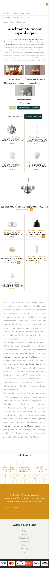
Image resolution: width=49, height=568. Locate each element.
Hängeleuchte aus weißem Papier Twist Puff (12, 166)
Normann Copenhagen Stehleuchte (21, 357)
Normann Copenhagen (21, 13)
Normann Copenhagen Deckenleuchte (21, 426)
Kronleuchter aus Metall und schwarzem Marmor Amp (24, 207)
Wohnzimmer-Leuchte (36, 364)
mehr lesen (41, 60)
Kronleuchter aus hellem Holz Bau (12, 259)
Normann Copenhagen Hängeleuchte (27, 39)
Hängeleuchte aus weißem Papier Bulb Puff (37, 166)
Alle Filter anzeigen (33, 116)
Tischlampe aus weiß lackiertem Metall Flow (37, 140)
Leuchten (13, 108)
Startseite (6, 13)
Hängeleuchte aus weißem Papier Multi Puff (36, 259)
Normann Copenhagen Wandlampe (15, 42)
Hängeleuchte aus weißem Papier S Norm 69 (12, 140)
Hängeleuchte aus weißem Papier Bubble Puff (12, 285)
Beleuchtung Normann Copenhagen (16, 18)
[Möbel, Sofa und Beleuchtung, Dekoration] (24, 5)
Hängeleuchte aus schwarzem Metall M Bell (36, 233)
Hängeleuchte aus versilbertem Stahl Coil (12, 233)
